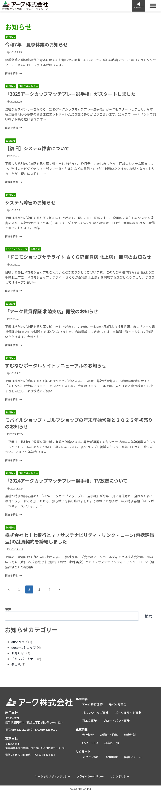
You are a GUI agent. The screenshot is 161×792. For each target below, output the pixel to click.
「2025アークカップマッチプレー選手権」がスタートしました (70, 93)
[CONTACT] (138, 4)
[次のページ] (59, 589)
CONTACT (138, 7)
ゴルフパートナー (28, 86)
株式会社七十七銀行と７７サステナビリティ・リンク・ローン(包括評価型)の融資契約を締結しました (79, 538)
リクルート (83, 751)
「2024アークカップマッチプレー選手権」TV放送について (66, 480)
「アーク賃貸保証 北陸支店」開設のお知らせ (51, 311)
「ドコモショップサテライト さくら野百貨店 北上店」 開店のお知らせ (78, 256)
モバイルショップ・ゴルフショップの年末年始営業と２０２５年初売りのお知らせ (79, 423)
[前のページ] (9, 589)
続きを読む (13, 73)
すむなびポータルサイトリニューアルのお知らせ (55, 365)
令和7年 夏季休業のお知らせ (36, 44)
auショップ (19, 641)
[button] (152, 5)
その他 (16, 664)
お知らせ (11, 37)
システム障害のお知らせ (30, 202)
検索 (8, 609)
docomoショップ (16, 249)
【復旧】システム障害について (37, 148)
